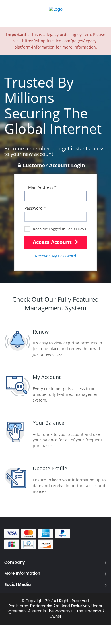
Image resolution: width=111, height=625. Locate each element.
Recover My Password (55, 256)
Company (14, 562)
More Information (22, 573)
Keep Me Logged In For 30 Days (59, 228)
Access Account (53, 242)
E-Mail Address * (40, 187)
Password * (35, 208)
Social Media (17, 584)
